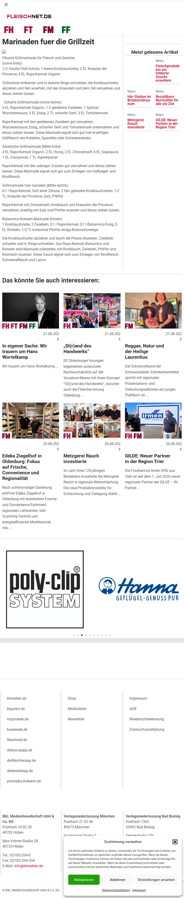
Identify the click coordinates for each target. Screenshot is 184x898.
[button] (175, 842)
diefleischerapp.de (21, 760)
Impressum (139, 890)
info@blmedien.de (28, 866)
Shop (72, 698)
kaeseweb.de (17, 729)
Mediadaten (77, 709)
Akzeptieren (84, 880)
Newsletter (76, 719)
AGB (132, 709)
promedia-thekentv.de (24, 781)
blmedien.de (16, 698)
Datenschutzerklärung (116, 890)
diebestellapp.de (20, 771)
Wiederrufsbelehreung (146, 719)
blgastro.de (16, 709)
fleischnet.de (17, 740)
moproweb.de (17, 719)
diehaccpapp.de (19, 750)
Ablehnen (117, 880)
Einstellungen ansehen (156, 880)
